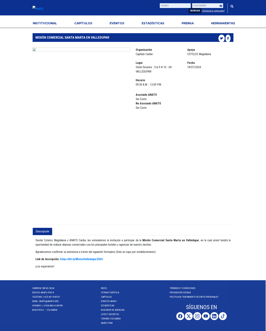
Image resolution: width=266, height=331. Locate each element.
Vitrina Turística (110, 292)
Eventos (117, 23)
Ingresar (195, 10)
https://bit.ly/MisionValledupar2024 (81, 259)
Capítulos (83, 23)
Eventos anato (109, 301)
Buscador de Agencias (113, 310)
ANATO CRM (107, 323)
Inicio (104, 288)
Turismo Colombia (111, 318)
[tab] (55, 229)
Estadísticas (153, 23)
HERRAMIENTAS (223, 23)
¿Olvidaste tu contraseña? (213, 11)
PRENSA (188, 23)
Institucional (45, 23)
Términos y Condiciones (183, 288)
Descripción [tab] (42, 231)
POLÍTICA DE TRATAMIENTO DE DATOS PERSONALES (194, 296)
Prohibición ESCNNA (180, 292)
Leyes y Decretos (110, 314)
